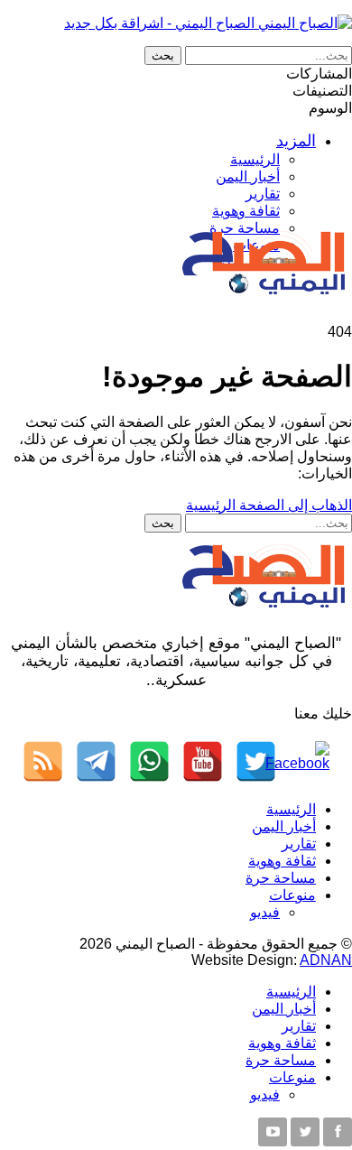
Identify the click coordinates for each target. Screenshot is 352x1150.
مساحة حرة (280, 878)
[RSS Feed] (43, 761)
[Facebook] (309, 761)
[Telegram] (96, 761)
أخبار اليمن (248, 176)
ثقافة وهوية (246, 210)
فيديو (265, 912)
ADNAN (326, 960)
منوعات (292, 895)
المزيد (296, 141)
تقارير (262, 193)
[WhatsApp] (149, 761)
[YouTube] (202, 761)
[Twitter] (256, 761)
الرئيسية (255, 159)
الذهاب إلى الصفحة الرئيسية (269, 505)
